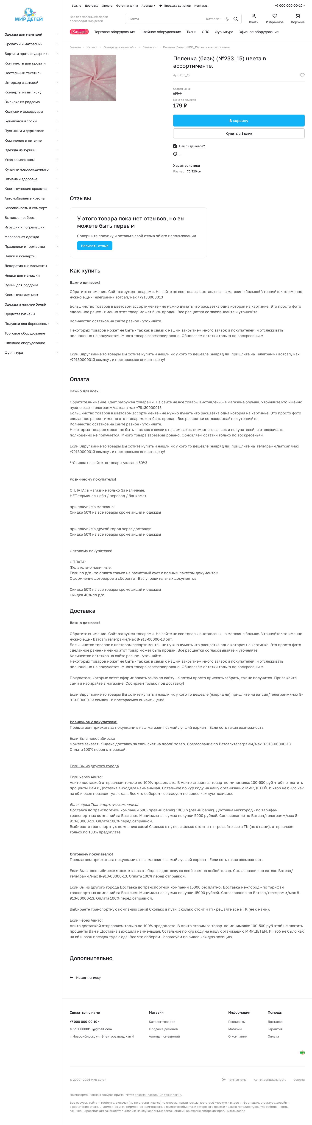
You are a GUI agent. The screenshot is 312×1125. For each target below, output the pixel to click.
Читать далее (235, 1111)
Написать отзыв (95, 246)
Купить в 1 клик (239, 133)
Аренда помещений (164, 1036)
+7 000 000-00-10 (289, 5)
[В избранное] (302, 75)
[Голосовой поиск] (227, 19)
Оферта (299, 1079)
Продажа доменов (163, 1029)
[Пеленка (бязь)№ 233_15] (93, 78)
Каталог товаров (162, 1022)
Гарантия (275, 1029)
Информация (239, 1012)
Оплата (273, 1036)
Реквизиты (236, 1022)
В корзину (238, 120)
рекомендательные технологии (158, 1095)
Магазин (235, 1029)
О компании (237, 1036)
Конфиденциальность (270, 1079)
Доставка (275, 1022)
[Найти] (236, 19)
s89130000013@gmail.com (91, 1029)
